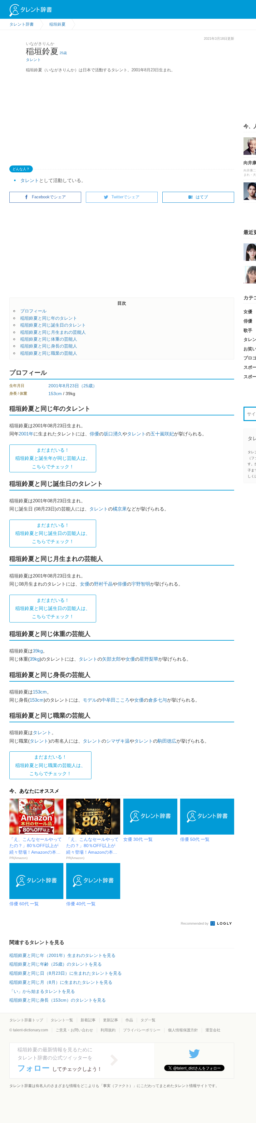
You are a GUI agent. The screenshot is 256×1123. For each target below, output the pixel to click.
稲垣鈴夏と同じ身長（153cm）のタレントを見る (57, 1000)
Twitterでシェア (125, 197)
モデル (90, 700)
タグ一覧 (147, 1020)
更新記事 (110, 1020)
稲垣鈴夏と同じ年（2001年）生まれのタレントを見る (62, 955)
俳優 (94, 433)
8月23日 (71, 385)
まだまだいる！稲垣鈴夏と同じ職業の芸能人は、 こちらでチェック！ (50, 765)
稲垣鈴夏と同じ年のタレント (48, 318)
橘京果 (120, 508)
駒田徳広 (167, 741)
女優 (84, 584)
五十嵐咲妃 (162, 433)
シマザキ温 (118, 741)
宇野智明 (140, 584)
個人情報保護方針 (183, 1030)
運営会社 (212, 1030)
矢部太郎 (111, 659)
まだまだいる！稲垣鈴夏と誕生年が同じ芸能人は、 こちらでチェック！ (52, 458)
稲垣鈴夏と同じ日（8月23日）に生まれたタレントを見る (65, 973)
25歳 (63, 53)
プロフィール (33, 310)
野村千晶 (103, 584)
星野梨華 (149, 659)
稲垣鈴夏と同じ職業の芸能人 (48, 353)
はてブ (202, 197)
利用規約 (108, 1030)
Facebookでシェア (49, 197)
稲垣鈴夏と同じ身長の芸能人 (48, 345)
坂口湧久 (113, 433)
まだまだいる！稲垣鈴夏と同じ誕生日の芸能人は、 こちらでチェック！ (52, 533)
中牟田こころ (115, 700)
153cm (55, 393)
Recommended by (195, 923)
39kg (38, 650)
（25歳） (88, 385)
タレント (33, 60)
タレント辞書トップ (26, 1020)
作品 (129, 1020)
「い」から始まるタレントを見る (42, 991)
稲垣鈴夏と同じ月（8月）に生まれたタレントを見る (60, 982)
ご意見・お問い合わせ (74, 1030)
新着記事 (88, 1020)
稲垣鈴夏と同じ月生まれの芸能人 (53, 332)
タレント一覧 (62, 1020)
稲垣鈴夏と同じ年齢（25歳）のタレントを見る (55, 964)
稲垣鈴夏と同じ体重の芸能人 (48, 339)
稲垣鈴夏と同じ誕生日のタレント (53, 325)
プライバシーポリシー (141, 1030)
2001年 (55, 385)
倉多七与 (157, 700)
